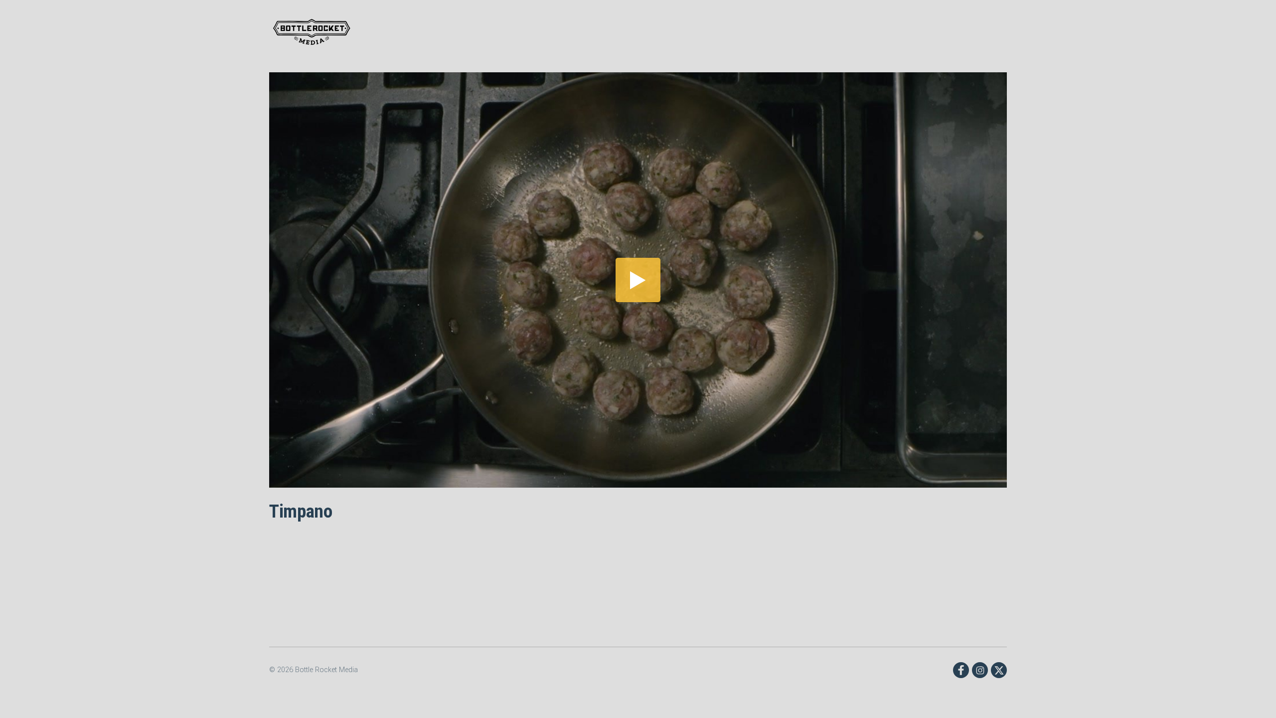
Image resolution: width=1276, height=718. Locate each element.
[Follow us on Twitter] (999, 670)
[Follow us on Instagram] (980, 670)
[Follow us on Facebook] (961, 670)
